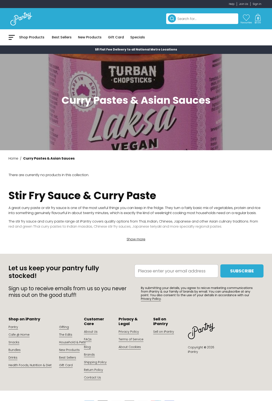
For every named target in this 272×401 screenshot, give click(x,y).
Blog (87, 347)
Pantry (13, 327)
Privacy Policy (151, 299)
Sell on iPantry (163, 331)
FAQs (88, 339)
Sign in (257, 4)
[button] (257, 18)
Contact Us (92, 377)
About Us (91, 331)
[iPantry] (21, 18)
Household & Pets (72, 342)
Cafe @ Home (19, 334)
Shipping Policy (95, 362)
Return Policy (93, 370)
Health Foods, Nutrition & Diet (30, 365)
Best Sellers (67, 357)
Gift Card (66, 365)
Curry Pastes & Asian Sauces (49, 158)
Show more (136, 239)
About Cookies (130, 347)
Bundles (14, 350)
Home (13, 158)
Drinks (12, 357)
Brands (89, 354)
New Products (69, 350)
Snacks (13, 342)
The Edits (65, 334)
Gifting (64, 327)
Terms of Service (131, 339)
